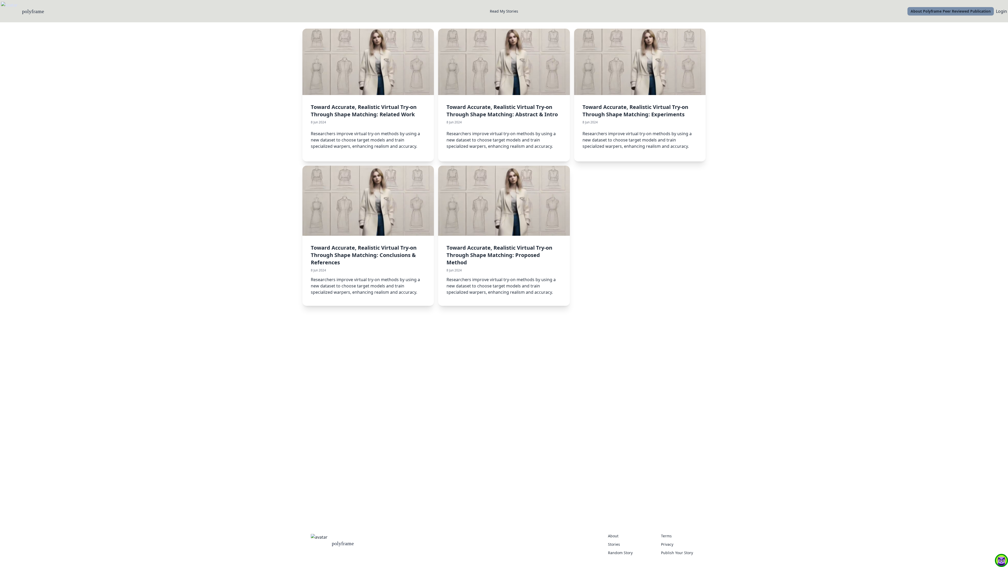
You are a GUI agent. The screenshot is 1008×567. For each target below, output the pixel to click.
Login (1001, 11)
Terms (666, 535)
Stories (614, 544)
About (613, 535)
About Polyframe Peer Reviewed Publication (951, 11)
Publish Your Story (677, 552)
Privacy (667, 544)
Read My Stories (504, 11)
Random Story (620, 552)
